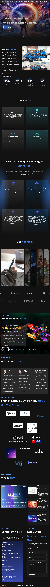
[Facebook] (45, 585)
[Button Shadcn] (9, 349)
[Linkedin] (42, 585)
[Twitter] (47, 585)
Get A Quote (44, 1)
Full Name (31, 552)
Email (30, 557)
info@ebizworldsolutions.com (10, 569)
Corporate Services (24, 1)
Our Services (16, 1)
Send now (32, 574)
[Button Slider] (23, 36)
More (37, 1)
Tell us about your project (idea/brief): (37, 562)
